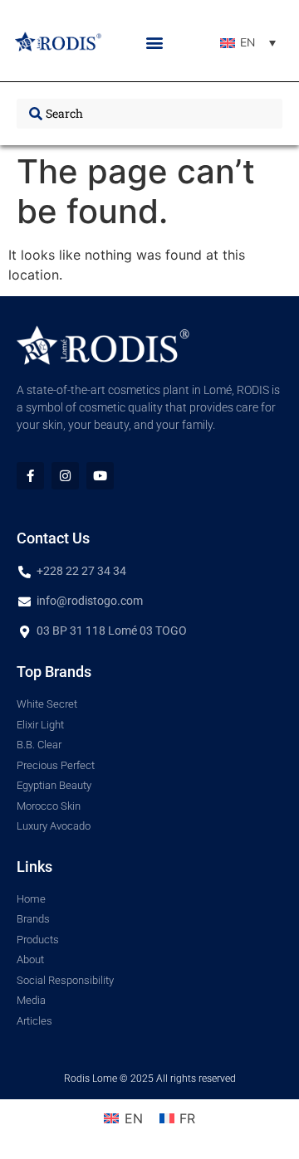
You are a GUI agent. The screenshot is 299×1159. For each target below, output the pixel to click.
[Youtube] (100, 475)
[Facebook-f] (30, 475)
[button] (155, 42)
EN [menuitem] (247, 43)
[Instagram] (65, 475)
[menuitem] (248, 42)
